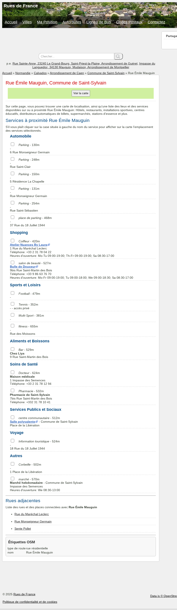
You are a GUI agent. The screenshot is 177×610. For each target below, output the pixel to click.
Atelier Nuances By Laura (28, 244)
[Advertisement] (80, 41)
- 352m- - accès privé (24, 306)
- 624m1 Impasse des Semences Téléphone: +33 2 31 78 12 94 (30, 378)
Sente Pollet (22, 528)
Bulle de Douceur (22, 266)
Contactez (156, 22)
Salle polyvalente (22, 421)
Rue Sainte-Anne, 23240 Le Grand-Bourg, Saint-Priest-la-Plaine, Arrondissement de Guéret (75, 63)
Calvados (40, 73)
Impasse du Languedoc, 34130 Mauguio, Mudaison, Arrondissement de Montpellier (93, 65)
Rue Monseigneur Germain (33, 521)
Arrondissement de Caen (67, 73)
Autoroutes (71, 22)
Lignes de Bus (98, 22)
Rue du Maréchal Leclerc (31, 514)
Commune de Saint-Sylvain (106, 73)
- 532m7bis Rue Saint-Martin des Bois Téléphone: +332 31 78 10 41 (31, 396)
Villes (27, 22)
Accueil (11, 22)
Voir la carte (80, 93)
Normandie (22, 73)
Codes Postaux (129, 22)
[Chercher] (119, 56)
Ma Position (47, 22)
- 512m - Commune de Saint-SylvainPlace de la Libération (44, 421)
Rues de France (24, 594)
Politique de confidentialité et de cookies (30, 602)
